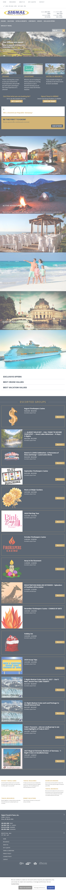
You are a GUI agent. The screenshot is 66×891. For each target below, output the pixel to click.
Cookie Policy (15, 884)
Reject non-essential (25, 887)
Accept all (51, 887)
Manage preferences (39, 887)
